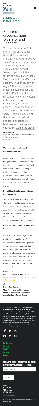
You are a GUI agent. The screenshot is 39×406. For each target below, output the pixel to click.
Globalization (24, 290)
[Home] (9, 8)
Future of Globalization (11, 292)
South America (13, 290)
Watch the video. (25, 127)
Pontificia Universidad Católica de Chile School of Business (19, 279)
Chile (5, 290)
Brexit (13, 295)
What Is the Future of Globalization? (16, 274)
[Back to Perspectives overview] (11, 22)
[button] (35, 7)
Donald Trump (21, 295)
